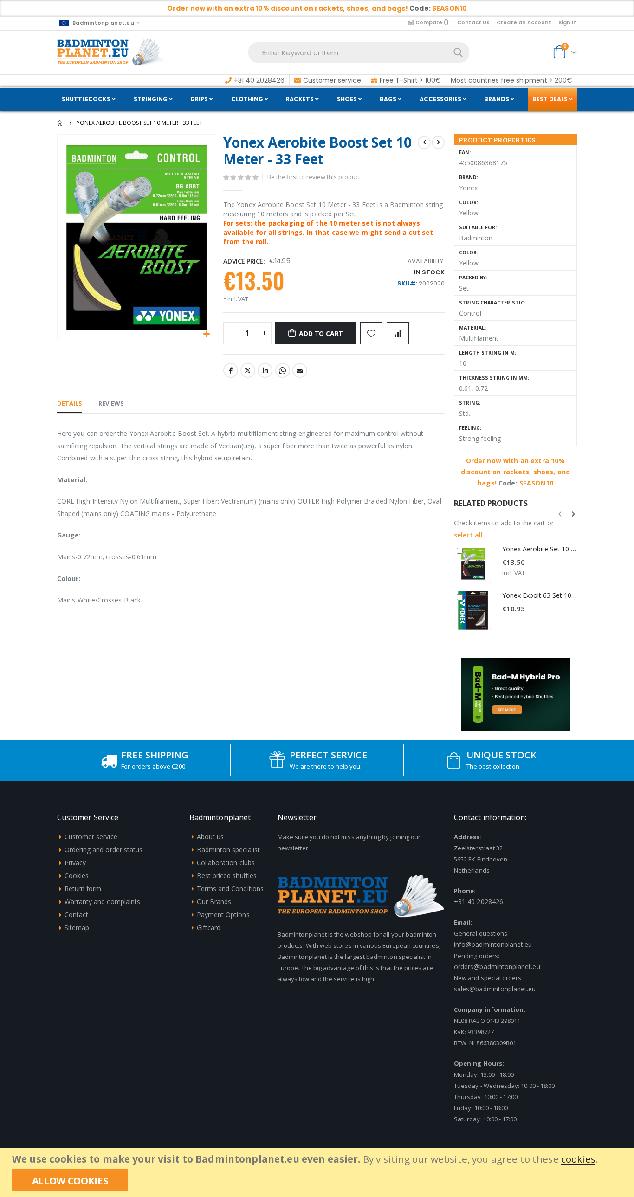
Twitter (247, 370)
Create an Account (524, 22)
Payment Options (223, 914)
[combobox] (358, 52)
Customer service (91, 836)
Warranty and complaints (103, 901)
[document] (318, 1172)
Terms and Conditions (230, 888)
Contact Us (473, 22)
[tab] (69, 404)
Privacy (75, 862)
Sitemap (77, 927)
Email (299, 370)
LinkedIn (265, 370)
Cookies (77, 875)
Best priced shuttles (227, 875)
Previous (469, 715)
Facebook (230, 370)
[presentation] (573, 514)
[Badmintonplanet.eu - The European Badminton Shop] (111, 52)
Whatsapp (282, 370)
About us (210, 836)
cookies (578, 1158)
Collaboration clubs (226, 862)
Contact (76, 914)
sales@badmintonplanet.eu (495, 988)
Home (60, 123)
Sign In (567, 22)
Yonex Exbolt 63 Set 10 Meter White (539, 595)
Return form (83, 888)
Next (561, 715)
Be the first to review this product (313, 177)
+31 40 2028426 (478, 901)
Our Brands (214, 901)
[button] (207, 334)
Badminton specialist (228, 849)
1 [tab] (509, 714)
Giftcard (209, 927)
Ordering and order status (104, 849)
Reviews (111, 403)
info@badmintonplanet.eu (493, 944)
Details (69, 403)
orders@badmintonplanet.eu (497, 966)
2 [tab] (522, 714)
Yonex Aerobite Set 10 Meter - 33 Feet (539, 548)
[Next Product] (438, 142)
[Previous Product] (424, 142)
